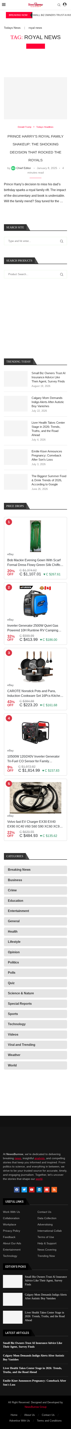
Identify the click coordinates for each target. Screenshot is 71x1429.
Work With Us (11, 1211)
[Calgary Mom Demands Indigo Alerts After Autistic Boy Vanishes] (16, 403)
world (39, 1178)
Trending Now (46, 1256)
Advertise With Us (19, 1420)
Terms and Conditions (49, 1420)
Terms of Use (45, 1237)
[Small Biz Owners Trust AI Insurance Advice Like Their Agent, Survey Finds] (16, 379)
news (18, 1158)
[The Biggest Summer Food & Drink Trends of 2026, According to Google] (16, 482)
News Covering (46, 1249)
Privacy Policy (11, 1230)
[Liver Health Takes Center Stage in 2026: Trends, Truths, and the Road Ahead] (16, 428)
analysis (40, 1158)
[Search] (59, 5)
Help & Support (46, 1243)
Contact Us (44, 1211)
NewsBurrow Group (36, 1406)
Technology (10, 1256)
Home (14, 1414)
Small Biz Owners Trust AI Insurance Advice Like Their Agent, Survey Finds (48, 377)
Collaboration (11, 1218)
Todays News (12, 27)
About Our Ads (12, 1243)
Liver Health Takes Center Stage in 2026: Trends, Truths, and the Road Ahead (48, 429)
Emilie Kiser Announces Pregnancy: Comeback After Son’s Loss (47, 455)
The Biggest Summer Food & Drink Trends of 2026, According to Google (49, 480)
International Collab (49, 1230)
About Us (29, 1414)
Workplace (9, 1224)
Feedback (9, 1237)
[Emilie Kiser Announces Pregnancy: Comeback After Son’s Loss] (16, 457)
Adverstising (45, 1224)
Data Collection (46, 1218)
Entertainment (12, 1249)
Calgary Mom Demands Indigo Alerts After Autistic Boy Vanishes (48, 402)
